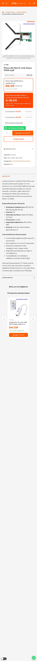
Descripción (6, 176)
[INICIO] (3, 12)
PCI (12, 164)
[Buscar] (6, 3)
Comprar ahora (18, 139)
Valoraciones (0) (7, 277)
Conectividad (16, 161)
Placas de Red (25, 161)
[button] (34, 658)
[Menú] (3, 3)
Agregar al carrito (22, 133)
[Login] (30, 3)
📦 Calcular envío (9, 149)
